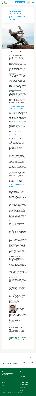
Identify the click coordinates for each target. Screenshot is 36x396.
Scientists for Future (17, 316)
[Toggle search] (28, 2)
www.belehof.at (12, 321)
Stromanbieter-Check (18, 125)
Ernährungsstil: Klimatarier (14, 154)
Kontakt (21, 390)
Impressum (22, 387)
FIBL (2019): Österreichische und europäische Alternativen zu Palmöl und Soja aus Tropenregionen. (17, 337)
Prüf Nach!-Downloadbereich (25, 384)
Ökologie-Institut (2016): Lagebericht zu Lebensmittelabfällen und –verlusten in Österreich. (17, 341)
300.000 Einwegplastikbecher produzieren (17, 74)
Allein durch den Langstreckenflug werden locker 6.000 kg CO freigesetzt (17, 72)
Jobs (21, 386)
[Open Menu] (33, 2)
